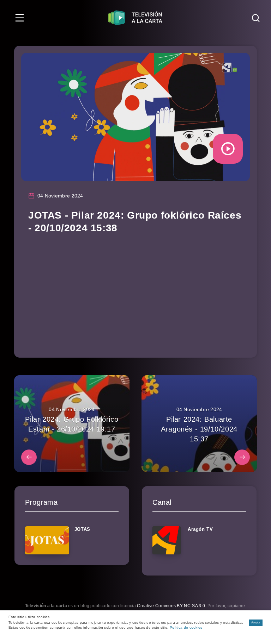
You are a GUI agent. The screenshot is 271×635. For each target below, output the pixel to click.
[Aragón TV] (166, 540)
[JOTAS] (47, 540)
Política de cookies (186, 627)
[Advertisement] (135, 294)
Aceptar (255, 622)
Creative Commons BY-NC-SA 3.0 (171, 605)
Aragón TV (200, 529)
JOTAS (82, 529)
